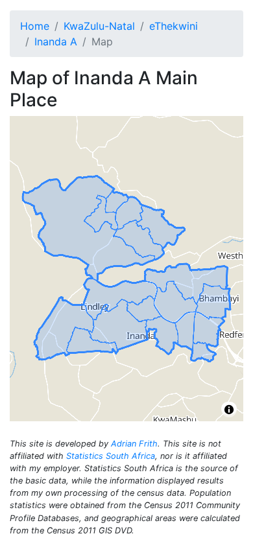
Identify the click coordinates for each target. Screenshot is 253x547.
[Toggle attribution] (229, 409)
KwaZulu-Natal (99, 25)
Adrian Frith (134, 443)
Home (34, 25)
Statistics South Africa (110, 456)
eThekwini (173, 25)
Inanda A (55, 41)
